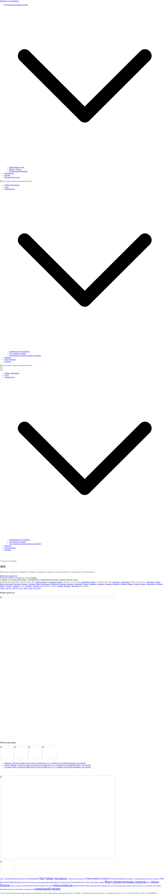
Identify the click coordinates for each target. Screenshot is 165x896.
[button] (84, 165)
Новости (7, 357)
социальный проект (48, 888)
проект (21, 889)
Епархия (7, 361)
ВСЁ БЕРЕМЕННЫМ (32, 878)
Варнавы (69, 584)
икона (44, 582)
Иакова (130, 584)
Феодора (159, 584)
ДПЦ (41, 878)
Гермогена (93, 584)
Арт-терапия (8, 878)
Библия (7, 175)
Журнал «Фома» (15, 169)
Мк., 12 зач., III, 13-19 (32, 588)
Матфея (54, 584)
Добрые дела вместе (55, 878)
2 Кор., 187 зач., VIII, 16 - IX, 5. (12, 588)
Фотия (38, 582)
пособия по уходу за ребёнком (144, 885)
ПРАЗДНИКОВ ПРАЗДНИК (13, 882)
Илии (2, 584)
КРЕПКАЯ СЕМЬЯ (117, 878)
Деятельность (9, 189)
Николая (75, 586)
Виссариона (45, 584)
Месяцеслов (9, 173)
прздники (15, 889)
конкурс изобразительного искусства (107, 885)
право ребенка (157, 885)
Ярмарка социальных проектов (18, 885)
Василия (28, 586)
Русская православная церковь (16, 5)
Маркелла (116, 584)
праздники (3, 889)
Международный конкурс (153, 878)
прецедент (10, 889)
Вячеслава (9, 584)
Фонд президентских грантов (125, 881)
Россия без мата (65, 882)
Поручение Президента (31, 882)
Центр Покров (10, 359)
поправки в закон (130, 885)
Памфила (116, 582)
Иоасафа (16, 584)
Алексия (16, 586)
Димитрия (78, 584)
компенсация (93, 885)
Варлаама (150, 582)
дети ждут (42, 885)
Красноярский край (140, 878)
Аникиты (52, 582)
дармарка (35, 885)
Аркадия (101, 584)
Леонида (60, 586)
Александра (85, 582)
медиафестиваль (121, 885)
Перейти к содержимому (9, 1)
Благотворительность (19, 878)
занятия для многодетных (81, 885)
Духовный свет (71, 878)
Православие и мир (16, 167)
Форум (148, 882)
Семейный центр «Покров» (19, 351)
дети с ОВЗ (49, 885)
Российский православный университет (49, 882)
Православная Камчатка (18, 171)
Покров (23, 882)
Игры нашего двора (81, 878)
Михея (38, 584)
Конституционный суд (128, 878)
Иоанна (24, 584)
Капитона (126, 582)
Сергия (157, 582)
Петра (136, 584)
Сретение (87, 882)
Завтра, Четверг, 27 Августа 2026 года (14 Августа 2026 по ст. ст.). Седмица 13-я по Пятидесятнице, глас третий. (47, 765)
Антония (31, 584)
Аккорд (2, 878)
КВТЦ (110, 878)
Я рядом (30, 885)
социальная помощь (28, 889)
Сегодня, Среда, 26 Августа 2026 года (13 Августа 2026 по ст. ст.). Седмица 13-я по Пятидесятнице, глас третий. (47, 767)
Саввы (85, 584)
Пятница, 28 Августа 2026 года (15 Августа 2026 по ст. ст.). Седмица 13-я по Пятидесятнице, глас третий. (45, 763)
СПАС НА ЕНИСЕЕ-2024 (77, 882)
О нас (6, 187)
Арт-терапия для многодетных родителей (25, 355)
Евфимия (62, 584)
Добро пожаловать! (11, 185)
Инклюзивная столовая (97, 878)
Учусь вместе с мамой (17, 353)
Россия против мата (12, 177)
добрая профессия (62, 885)
